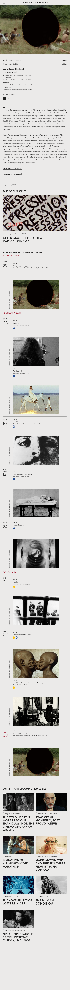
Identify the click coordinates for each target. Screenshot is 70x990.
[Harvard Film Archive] (35, 2)
